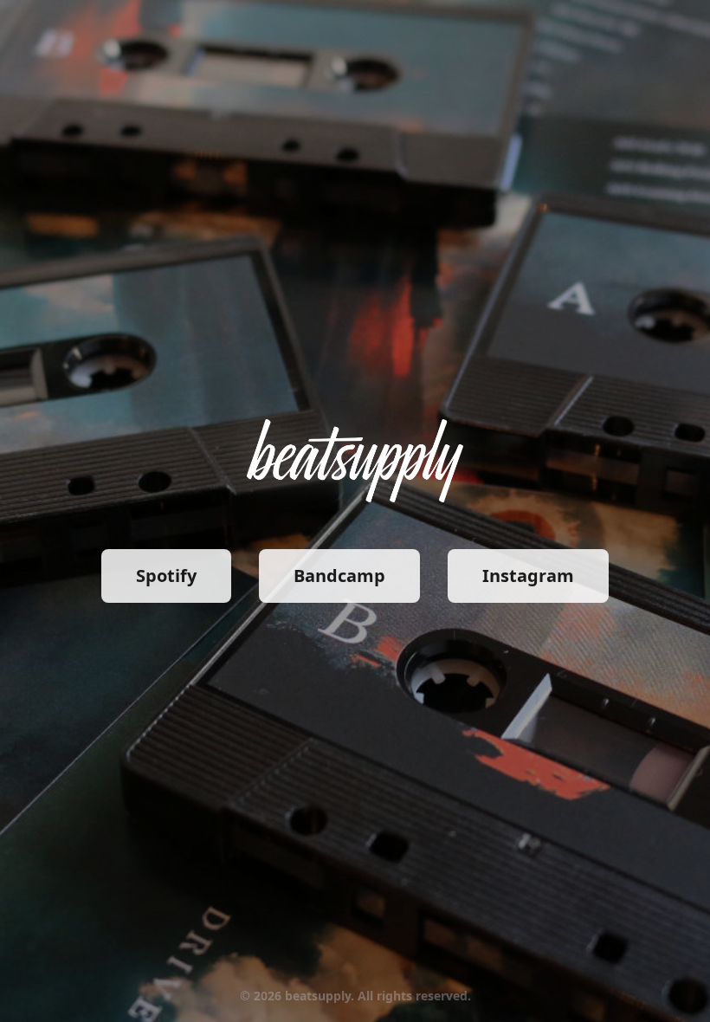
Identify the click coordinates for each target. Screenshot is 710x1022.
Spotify (166, 575)
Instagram (528, 575)
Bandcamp (339, 575)
